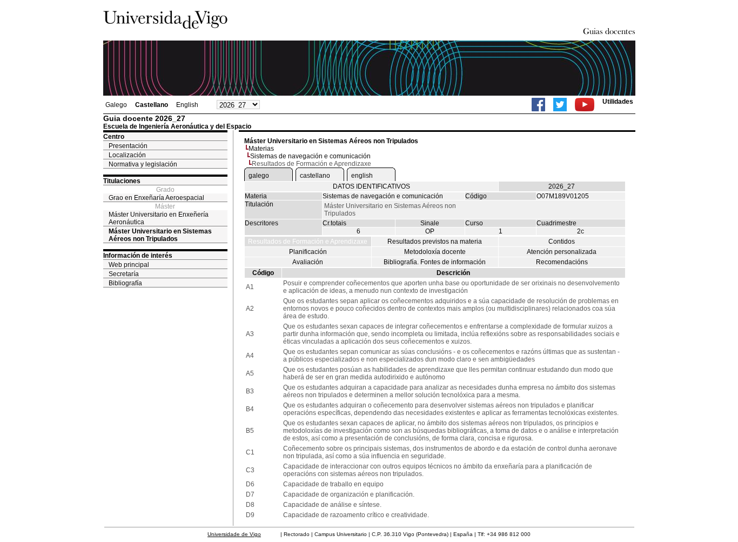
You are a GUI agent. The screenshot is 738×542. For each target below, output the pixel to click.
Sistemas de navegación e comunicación (310, 156)
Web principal (129, 265)
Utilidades (617, 101)
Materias (261, 148)
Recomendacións (562, 262)
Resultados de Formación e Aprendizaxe (307, 241)
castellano (315, 175)
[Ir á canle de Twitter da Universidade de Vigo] (560, 104)
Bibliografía (125, 283)
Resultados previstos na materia (434, 241)
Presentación (128, 146)
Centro (113, 136)
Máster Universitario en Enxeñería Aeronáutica (159, 218)
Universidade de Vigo (234, 534)
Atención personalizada (561, 252)
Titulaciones (121, 181)
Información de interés (137, 255)
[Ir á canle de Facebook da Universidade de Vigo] (538, 104)
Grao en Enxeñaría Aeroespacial (156, 198)
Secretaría (124, 274)
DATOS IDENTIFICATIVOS (371, 186)
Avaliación (307, 262)
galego (259, 175)
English (187, 105)
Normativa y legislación (143, 164)
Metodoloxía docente (435, 252)
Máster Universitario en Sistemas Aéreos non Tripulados (160, 235)
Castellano (151, 105)
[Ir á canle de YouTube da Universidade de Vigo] (584, 104)
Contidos (561, 241)
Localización (127, 155)
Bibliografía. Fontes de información (435, 262)
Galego (116, 105)
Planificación (308, 252)
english (362, 175)
